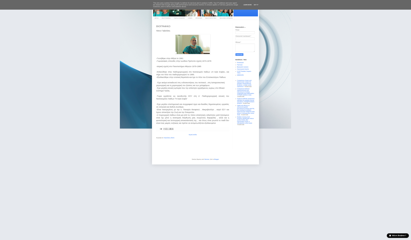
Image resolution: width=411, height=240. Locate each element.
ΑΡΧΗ (157, 18)
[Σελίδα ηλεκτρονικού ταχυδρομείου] (160, 128)
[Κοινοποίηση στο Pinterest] (172, 129)
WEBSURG (240, 75)
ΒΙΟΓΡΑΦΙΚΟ (166, 18)
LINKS (190, 18)
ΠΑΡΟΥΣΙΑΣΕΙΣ (179, 18)
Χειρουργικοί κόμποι (243, 69)
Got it (256, 5)
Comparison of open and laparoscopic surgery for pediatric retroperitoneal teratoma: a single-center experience (244, 83)
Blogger (216, 159)
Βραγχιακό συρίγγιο (242, 67)
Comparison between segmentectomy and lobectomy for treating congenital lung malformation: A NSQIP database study (245, 92)
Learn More (247, 5)
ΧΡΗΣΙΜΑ (198, 18)
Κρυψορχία (240, 62)
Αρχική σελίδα (193, 134)
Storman (206, 159)
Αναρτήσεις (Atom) (169, 138)
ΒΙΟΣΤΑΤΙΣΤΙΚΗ (210, 18)
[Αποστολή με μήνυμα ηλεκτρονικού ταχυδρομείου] (164, 129)
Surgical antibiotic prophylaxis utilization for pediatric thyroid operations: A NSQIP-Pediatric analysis (246, 101)
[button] (398, 235)
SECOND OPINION (226, 18)
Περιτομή (239, 65)
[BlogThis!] (166, 129)
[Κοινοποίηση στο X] (168, 129)
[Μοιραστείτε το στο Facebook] (170, 129)
